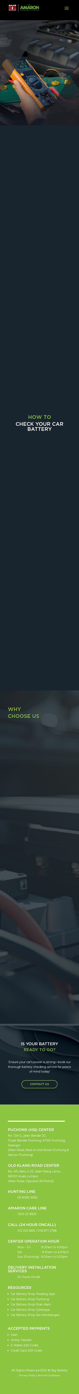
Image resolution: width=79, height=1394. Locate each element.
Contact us (39, 1084)
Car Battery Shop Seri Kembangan (35, 1315)
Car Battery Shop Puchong (30, 1299)
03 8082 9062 (27, 1197)
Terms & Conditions (48, 1375)
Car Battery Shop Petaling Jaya (33, 1294)
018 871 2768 (47, 1230)
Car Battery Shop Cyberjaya (30, 1310)
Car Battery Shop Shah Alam (31, 1304)
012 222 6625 (26, 1230)
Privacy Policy (27, 1375)
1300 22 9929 (26, 1214)
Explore (39, 84)
